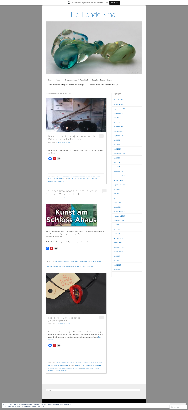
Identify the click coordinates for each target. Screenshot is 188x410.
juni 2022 (117, 118)
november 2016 (119, 211)
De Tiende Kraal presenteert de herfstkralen (65, 319)
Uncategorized (59, 264)
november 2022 (119, 104)
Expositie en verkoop (64, 176)
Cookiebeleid (40, 406)
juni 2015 (117, 260)
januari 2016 (118, 243)
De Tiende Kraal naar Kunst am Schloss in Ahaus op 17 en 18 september (71, 192)
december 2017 (119, 171)
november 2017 (119, 176)
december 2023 (119, 100)
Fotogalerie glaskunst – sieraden (102, 80)
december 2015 (119, 247)
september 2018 (119, 153)
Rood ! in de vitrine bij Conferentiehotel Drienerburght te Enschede (72, 138)
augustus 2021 (119, 135)
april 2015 (117, 265)
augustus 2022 (119, 113)
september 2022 (119, 109)
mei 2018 (117, 162)
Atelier (73, 264)
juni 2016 (117, 229)
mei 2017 (117, 198)
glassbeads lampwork (56, 181)
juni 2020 (117, 144)
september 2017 (119, 185)
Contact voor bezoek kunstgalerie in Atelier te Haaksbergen (66, 85)
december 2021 (119, 127)
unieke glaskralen (74, 266)
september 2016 (119, 216)
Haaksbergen (77, 362)
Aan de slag (114, 2)
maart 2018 (118, 167)
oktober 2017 (118, 180)
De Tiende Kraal (94, 14)
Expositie (94, 178)
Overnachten (57, 178)
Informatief (49, 264)
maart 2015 (118, 269)
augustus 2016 (119, 220)
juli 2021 (117, 140)
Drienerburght (85, 178)
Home (49, 80)
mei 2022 (117, 122)
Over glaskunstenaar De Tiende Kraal (76, 80)
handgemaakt (63, 266)
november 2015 (119, 251)
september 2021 (119, 131)
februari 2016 (118, 238)
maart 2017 (118, 207)
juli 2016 (117, 225)
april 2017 (117, 202)
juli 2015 (117, 256)
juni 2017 (117, 194)
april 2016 (117, 234)
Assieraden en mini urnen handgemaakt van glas (103, 85)
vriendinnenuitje (61, 370)
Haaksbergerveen (52, 266)
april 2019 (117, 149)
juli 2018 (117, 158)
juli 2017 (117, 189)
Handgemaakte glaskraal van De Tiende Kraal (85, 261)
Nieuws (58, 80)
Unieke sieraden (87, 266)
